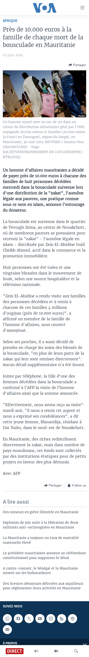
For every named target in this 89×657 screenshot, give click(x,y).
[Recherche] (76, 651)
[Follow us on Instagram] (50, 618)
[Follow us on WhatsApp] (7, 618)
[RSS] (61, 618)
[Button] (77, 65)
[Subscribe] (7, 629)
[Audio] (36, 651)
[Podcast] (72, 618)
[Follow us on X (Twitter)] (28, 618)
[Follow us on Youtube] (39, 618)
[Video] (56, 651)
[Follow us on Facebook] (18, 618)
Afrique (10, 21)
